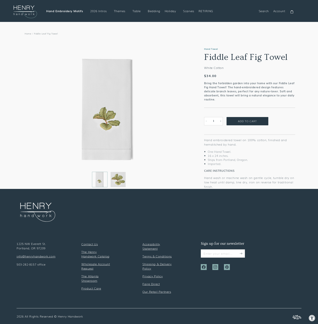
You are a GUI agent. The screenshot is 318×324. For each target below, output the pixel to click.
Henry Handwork (70, 316)
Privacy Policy (152, 276)
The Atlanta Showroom (90, 278)
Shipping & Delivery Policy (157, 266)
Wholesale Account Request (95, 266)
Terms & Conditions (157, 256)
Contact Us (89, 244)
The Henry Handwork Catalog (95, 254)
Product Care (91, 288)
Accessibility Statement (151, 246)
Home (28, 33)
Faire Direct (151, 284)
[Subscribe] (241, 253)
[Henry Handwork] (37, 220)
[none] (99, 179)
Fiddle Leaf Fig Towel (46, 33)
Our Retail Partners (156, 291)
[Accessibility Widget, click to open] (312, 318)
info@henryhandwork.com (36, 256)
